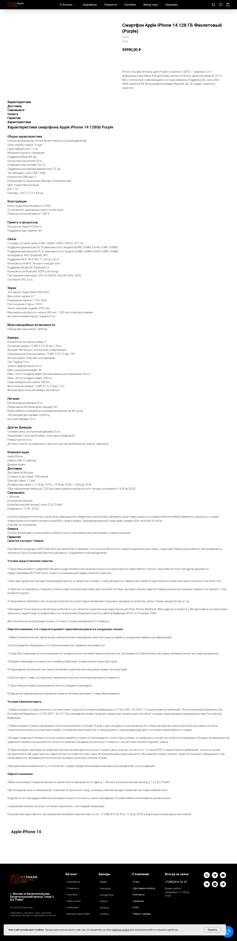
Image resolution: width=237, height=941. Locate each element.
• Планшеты (72, 888)
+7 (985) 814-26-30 (111, 814)
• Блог (135, 907)
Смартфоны (90, 4)
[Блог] (207, 886)
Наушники (171, 4)
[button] (213, 4)
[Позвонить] (207, 877)
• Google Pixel (106, 895)
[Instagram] (215, 886)
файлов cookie (120, 929)
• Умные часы (73, 901)
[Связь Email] (223, 877)
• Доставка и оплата (143, 888)
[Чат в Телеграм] (215, 877)
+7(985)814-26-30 (176, 881)
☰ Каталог (66, 4)
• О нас (135, 881)
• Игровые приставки (78, 913)
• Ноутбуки (72, 894)
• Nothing (104, 907)
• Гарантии (138, 901)
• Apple (103, 881)
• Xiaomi (103, 901)
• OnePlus (104, 914)
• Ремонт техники (141, 913)
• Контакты (138, 894)
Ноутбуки (130, 4)
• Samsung (104, 888)
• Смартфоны (73, 881)
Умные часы (150, 4)
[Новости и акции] (223, 886)
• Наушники (72, 907)
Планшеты (110, 4)
